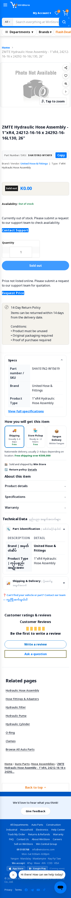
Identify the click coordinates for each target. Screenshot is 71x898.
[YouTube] (38, 890)
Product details (35, 486)
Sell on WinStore (23, 844)
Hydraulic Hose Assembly (22, 690)
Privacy (8, 889)
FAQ (11, 839)
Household (26, 829)
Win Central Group (46, 844)
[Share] (65, 67)
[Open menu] (5, 5)
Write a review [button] (35, 644)
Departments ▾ (21, 32)
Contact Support (15, 230)
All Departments (19, 824)
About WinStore (41, 839)
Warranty (35, 507)
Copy (61, 155)
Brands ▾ (45, 32)
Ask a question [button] (35, 654)
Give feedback (35, 811)
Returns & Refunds (39, 834)
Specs (12, 360)
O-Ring (10, 732)
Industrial (11, 829)
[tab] (14, 437)
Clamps (11, 741)
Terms (18, 889)
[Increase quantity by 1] (36, 250)
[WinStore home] (39, 5)
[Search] (64, 22)
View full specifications (26, 411)
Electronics (42, 829)
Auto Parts (22, 764)
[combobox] (41, 22)
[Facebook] (26, 890)
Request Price (13, 293)
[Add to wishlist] (65, 75)
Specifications (35, 497)
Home (6, 47)
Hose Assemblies (43, 764)
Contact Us (23, 839)
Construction (53, 824)
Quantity (8, 242)
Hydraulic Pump (16, 715)
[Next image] (65, 91)
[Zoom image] (65, 83)
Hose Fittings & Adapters (22, 699)
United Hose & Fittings (34, 163)
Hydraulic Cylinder (18, 724)
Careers (57, 839)
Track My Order (16, 834)
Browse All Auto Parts (20, 749)
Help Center (58, 829)
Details (32, 469)
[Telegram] (32, 890)
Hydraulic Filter (16, 707)
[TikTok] (44, 890)
